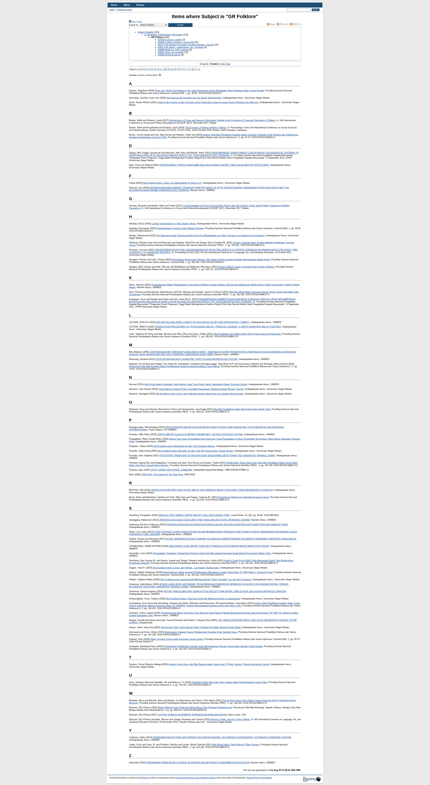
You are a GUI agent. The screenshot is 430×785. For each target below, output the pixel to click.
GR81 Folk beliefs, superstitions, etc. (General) (181, 47)
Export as (133, 25)
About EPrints (253, 778)
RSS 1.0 (283, 24)
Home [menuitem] (114, 5)
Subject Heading (146, 32)
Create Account (124, 9)
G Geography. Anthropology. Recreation (163, 34)
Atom (272, 24)
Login (111, 9)
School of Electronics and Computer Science (195, 778)
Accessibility (266, 778)
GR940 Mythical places (169, 55)
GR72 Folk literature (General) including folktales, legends (186, 44)
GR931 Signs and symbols (171, 52)
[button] (180, 25)
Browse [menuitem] (140, 5)
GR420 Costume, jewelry (170, 39)
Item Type (225, 64)
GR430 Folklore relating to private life (176, 42)
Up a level (136, 21)
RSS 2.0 (296, 24)
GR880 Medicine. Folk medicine (173, 50)
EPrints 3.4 (145, 778)
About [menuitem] (127, 5)
